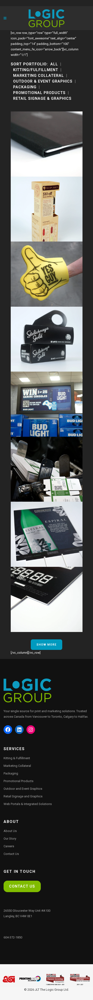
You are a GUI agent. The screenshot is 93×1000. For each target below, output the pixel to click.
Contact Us (11, 854)
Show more (46, 644)
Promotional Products (18, 781)
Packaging (11, 773)
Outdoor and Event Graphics (23, 788)
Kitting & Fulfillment (17, 758)
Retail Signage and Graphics (23, 796)
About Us (10, 831)
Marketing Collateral (17, 766)
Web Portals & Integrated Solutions (28, 804)
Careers (9, 846)
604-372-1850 (13, 937)
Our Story (10, 838)
